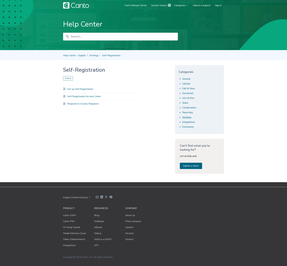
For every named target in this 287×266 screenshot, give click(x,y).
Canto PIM (68, 221)
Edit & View (188, 88)
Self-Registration (111, 55)
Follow (68, 78)
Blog (96, 215)
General (186, 79)
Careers (129, 227)
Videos (97, 233)
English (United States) (75, 197)
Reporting (187, 112)
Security (129, 233)
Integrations (188, 122)
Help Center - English (74, 55)
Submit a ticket (191, 165)
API (96, 245)
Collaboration (189, 107)
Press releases (133, 221)
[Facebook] (111, 197)
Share (185, 103)
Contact (129, 239)
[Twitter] (106, 197)
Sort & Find (188, 98)
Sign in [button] (218, 5)
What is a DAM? (103, 239)
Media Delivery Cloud (74, 233)
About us (130, 215)
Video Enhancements (74, 239)
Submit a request (202, 5)
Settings (94, 55)
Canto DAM (69, 215)
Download (187, 93)
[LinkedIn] (101, 197)
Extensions (188, 127)
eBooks (98, 227)
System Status (159, 5)
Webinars (99, 221)
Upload (186, 83)
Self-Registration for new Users (84, 96)
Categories (180, 5)
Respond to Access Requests (83, 103)
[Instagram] (97, 197)
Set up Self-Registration (80, 89)
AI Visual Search (71, 227)
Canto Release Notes (136, 5)
